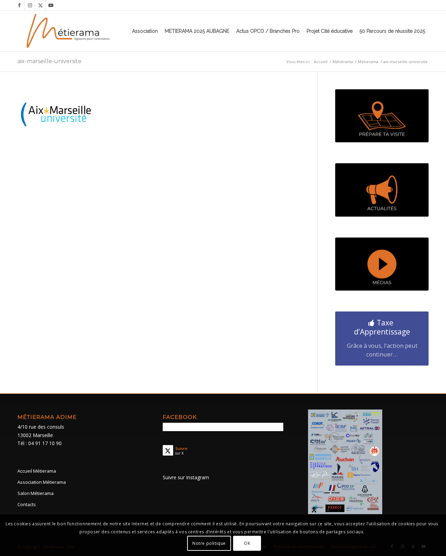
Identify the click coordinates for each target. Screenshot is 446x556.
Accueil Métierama (36, 471)
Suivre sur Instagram (186, 477)
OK (247, 543)
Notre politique (209, 543)
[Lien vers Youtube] (51, 5)
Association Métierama (41, 482)
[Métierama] (68, 31)
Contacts (26, 504)
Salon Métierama (35, 493)
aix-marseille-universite (49, 61)
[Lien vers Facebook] (19, 5)
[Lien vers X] (40, 5)
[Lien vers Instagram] (30, 5)
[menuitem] (145, 31)
